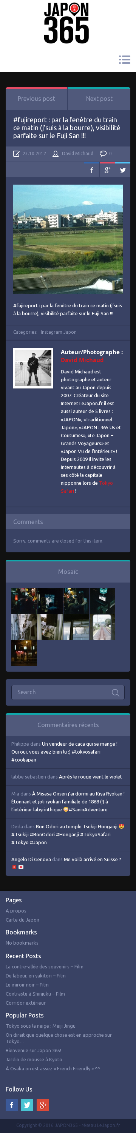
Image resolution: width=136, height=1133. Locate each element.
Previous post (36, 98)
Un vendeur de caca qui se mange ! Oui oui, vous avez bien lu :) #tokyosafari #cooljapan (64, 751)
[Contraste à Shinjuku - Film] (102, 592)
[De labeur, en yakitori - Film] (50, 592)
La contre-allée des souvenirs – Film (44, 966)
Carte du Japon (22, 919)
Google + (43, 1105)
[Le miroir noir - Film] (76, 592)
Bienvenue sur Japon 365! (33, 1050)
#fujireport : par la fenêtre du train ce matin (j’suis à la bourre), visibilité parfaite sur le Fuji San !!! (67, 127)
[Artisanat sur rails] (50, 618)
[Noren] (76, 618)
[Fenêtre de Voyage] (102, 618)
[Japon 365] (68, 12)
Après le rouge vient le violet (90, 776)
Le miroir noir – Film (27, 984)
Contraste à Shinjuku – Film (35, 993)
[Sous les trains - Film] (24, 644)
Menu (124, 59)
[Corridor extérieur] (24, 618)
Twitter (122, 169)
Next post (99, 98)
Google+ (107, 169)
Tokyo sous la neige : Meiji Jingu (41, 1025)
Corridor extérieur (26, 1002)
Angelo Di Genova (31, 859)
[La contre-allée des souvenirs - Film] (24, 592)
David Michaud (77, 153)
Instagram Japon (59, 332)
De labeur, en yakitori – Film (36, 975)
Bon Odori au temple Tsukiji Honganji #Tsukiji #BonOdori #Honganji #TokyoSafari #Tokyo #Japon (65, 834)
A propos (16, 910)
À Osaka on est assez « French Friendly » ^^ (53, 1068)
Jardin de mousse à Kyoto (34, 1059)
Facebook (91, 169)
